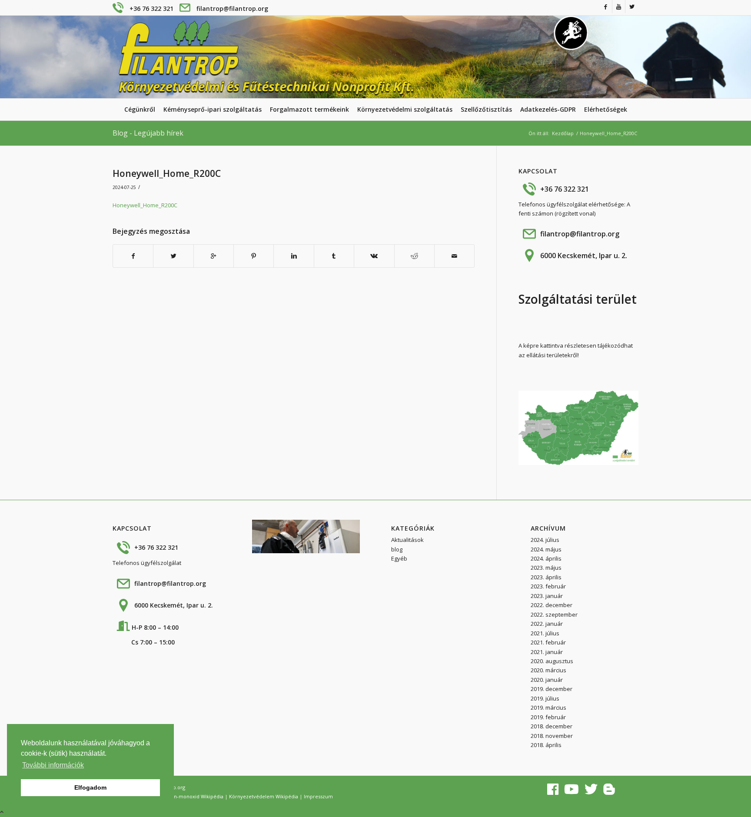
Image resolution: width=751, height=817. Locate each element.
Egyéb (399, 558)
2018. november (552, 736)
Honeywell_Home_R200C (167, 173)
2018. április (546, 745)
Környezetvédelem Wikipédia (263, 796)
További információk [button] (53, 765)
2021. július (545, 633)
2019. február (548, 717)
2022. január (547, 624)
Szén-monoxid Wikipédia (194, 796)
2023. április (546, 577)
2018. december (551, 726)
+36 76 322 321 (151, 8)
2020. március (548, 670)
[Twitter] (631, 6)
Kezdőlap (563, 133)
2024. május (546, 549)
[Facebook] (605, 6)
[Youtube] (618, 6)
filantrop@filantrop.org (232, 8)
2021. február (548, 642)
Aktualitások (407, 540)
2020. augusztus (552, 661)
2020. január (547, 680)
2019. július (545, 698)
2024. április (546, 558)
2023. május (546, 567)
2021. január (547, 652)
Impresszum (318, 796)
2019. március (548, 707)
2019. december (551, 689)
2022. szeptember (554, 614)
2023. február (548, 586)
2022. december (551, 605)
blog (396, 549)
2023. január (547, 596)
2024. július (545, 540)
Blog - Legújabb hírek (148, 133)
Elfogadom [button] (90, 787)
